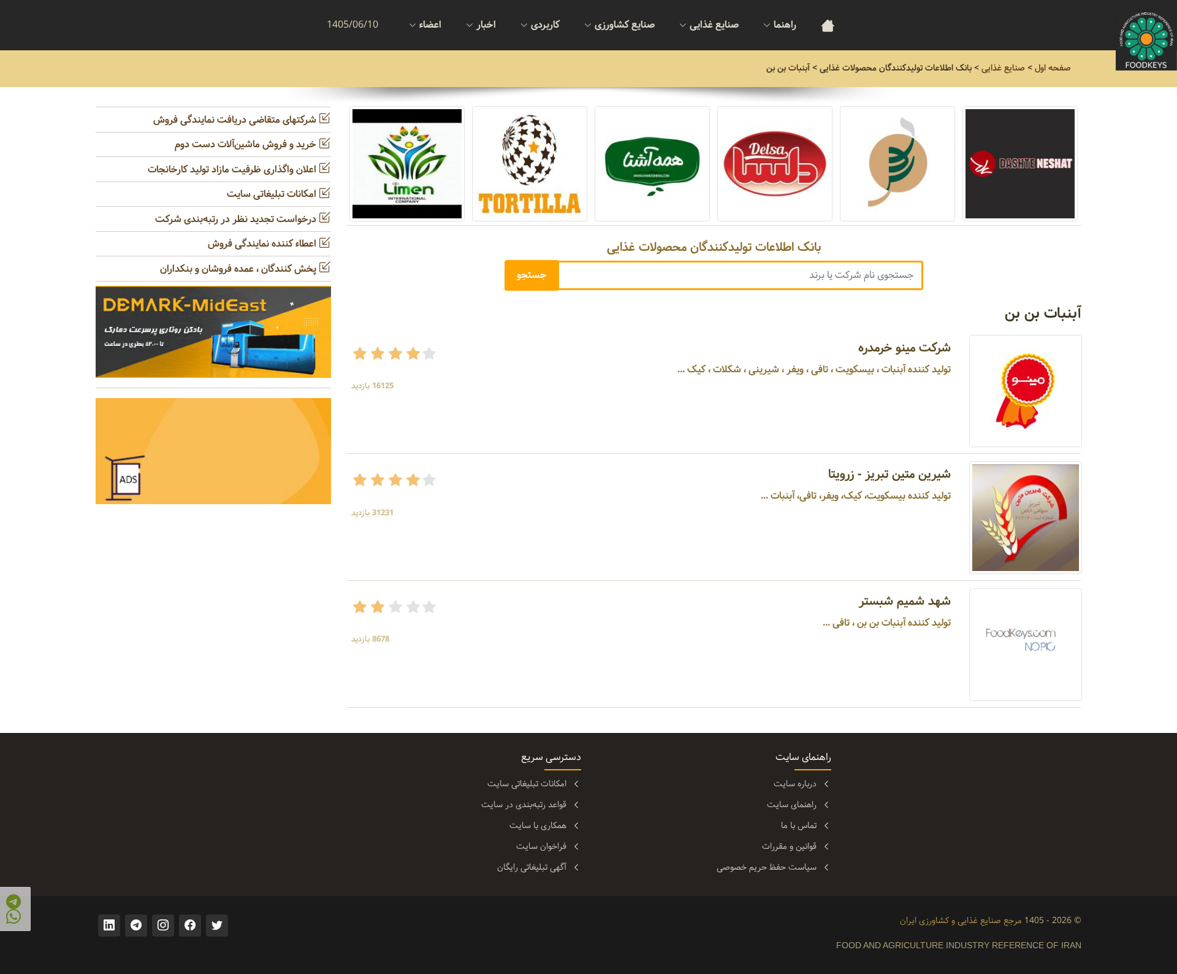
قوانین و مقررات (789, 846)
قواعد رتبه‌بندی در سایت (523, 804)
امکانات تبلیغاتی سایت (273, 194)
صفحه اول (1053, 68)
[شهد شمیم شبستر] (1025, 644)
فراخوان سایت (541, 846)
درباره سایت (795, 784)
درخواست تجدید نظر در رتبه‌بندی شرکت (237, 219)
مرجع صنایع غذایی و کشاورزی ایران (961, 920)
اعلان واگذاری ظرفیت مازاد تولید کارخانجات (233, 169)
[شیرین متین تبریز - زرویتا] (1025, 518)
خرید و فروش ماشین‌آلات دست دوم (247, 144)
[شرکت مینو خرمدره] (1025, 391)
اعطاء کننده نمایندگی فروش (263, 243)
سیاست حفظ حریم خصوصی (767, 867)
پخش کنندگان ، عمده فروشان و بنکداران (239, 269)
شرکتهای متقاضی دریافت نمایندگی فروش (236, 120)
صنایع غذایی (1003, 68)
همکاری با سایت (537, 825)
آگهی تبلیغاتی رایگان (531, 867)
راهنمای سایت (792, 804)
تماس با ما (799, 825)
